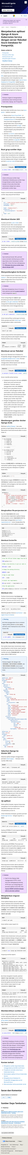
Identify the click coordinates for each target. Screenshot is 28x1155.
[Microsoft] (14, 16)
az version (11, 133)
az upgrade (16, 140)
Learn (2, 27)
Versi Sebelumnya (14, 1144)
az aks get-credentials (12, 302)
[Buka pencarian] (21, 15)
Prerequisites (5, 53)
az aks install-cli (20, 291)
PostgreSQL (13, 27)
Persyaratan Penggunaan (7, 1151)
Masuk (25, 15)
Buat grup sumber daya (8, 54)
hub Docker (19, 613)
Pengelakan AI (4, 1144)
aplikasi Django (11, 426)
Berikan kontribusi (5, 1146)
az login (19, 125)
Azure (7, 27)
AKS (2, 76)
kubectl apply (9, 759)
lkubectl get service (6, 816)
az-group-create (10, 161)
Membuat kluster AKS (7, 56)
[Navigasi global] (1, 15)
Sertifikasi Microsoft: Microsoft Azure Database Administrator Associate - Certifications (13, 1122)
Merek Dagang (18, 1151)
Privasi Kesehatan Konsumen (8, 1148)
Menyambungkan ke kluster (9, 58)
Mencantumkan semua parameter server (15, 1084)
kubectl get (18, 320)
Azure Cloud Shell (16, 115)
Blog (21, 1144)
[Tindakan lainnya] (25, 27)
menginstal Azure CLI (9, 119)
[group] (14, 169)
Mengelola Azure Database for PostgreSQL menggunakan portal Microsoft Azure (13, 1080)
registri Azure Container (7, 615)
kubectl (3, 277)
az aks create (14, 223)
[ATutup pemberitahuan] (26, 2)
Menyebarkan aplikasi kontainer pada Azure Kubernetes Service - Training (12, 1112)
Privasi (13, 1146)
